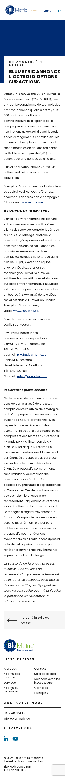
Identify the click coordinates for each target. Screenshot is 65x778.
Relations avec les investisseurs (47, 680)
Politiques (41, 693)
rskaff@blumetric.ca (32, 354)
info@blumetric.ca (17, 718)
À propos (10, 668)
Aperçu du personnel (11, 689)
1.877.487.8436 (14, 713)
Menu (47, 11)
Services (10, 682)
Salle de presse (45, 673)
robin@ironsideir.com (32, 376)
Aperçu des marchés (12, 675)
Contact (40, 668)
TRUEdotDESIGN (15, 770)
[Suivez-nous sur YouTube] (15, 738)
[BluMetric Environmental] (21, 9)
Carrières (41, 688)
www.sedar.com (31, 202)
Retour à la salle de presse (35, 620)
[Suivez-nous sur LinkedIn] (6, 738)
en (59, 10)
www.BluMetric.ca (25, 311)
